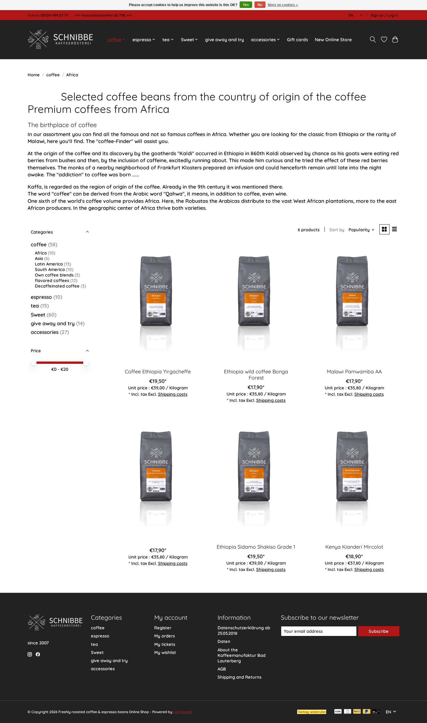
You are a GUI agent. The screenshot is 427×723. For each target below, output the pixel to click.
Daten (224, 641)
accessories (44, 332)
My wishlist (165, 652)
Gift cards (297, 39)
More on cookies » (283, 5)
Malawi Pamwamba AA (354, 371)
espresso (41, 297)
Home (34, 74)
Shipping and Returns (239, 677)
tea (35, 305)
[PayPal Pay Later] (366, 712)
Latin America (49, 264)
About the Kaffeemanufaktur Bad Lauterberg (241, 655)
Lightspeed (182, 712)
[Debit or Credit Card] (376, 712)
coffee (53, 74)
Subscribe (379, 631)
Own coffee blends (54, 275)
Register (162, 627)
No (260, 5)
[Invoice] (347, 712)
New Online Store (333, 39)
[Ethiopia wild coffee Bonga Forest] (256, 304)
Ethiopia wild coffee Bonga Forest (256, 374)
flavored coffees (52, 280)
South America (50, 269)
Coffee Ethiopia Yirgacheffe (158, 371)
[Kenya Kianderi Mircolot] (354, 479)
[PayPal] (357, 712)
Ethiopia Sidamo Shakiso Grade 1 (256, 546)
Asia (39, 258)
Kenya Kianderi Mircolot (354, 546)
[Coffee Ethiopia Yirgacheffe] (158, 304)
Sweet (38, 314)
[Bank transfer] (338, 712)
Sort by (337, 229)
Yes (246, 5)
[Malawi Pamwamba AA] (354, 304)
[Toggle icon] (373, 39)
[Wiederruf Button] (311, 712)
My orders (164, 636)
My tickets (164, 644)
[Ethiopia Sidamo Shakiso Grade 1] (256, 479)
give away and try (224, 39)
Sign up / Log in (384, 15)
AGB (222, 669)
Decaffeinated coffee (57, 286)
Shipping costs (172, 394)
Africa (41, 253)
